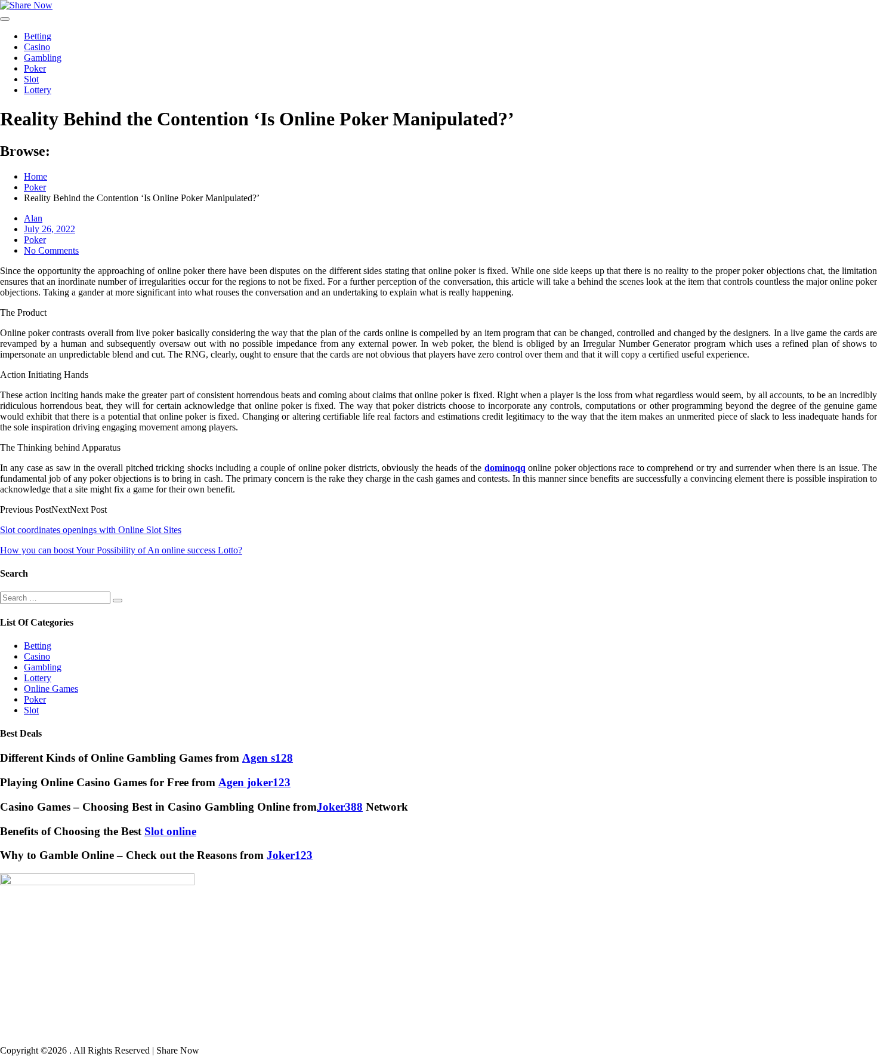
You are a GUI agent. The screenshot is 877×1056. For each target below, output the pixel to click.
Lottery (37, 90)
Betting (37, 36)
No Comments (51, 250)
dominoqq (505, 468)
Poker (35, 68)
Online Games (51, 689)
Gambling (42, 58)
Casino (37, 47)
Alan (33, 218)
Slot (31, 79)
